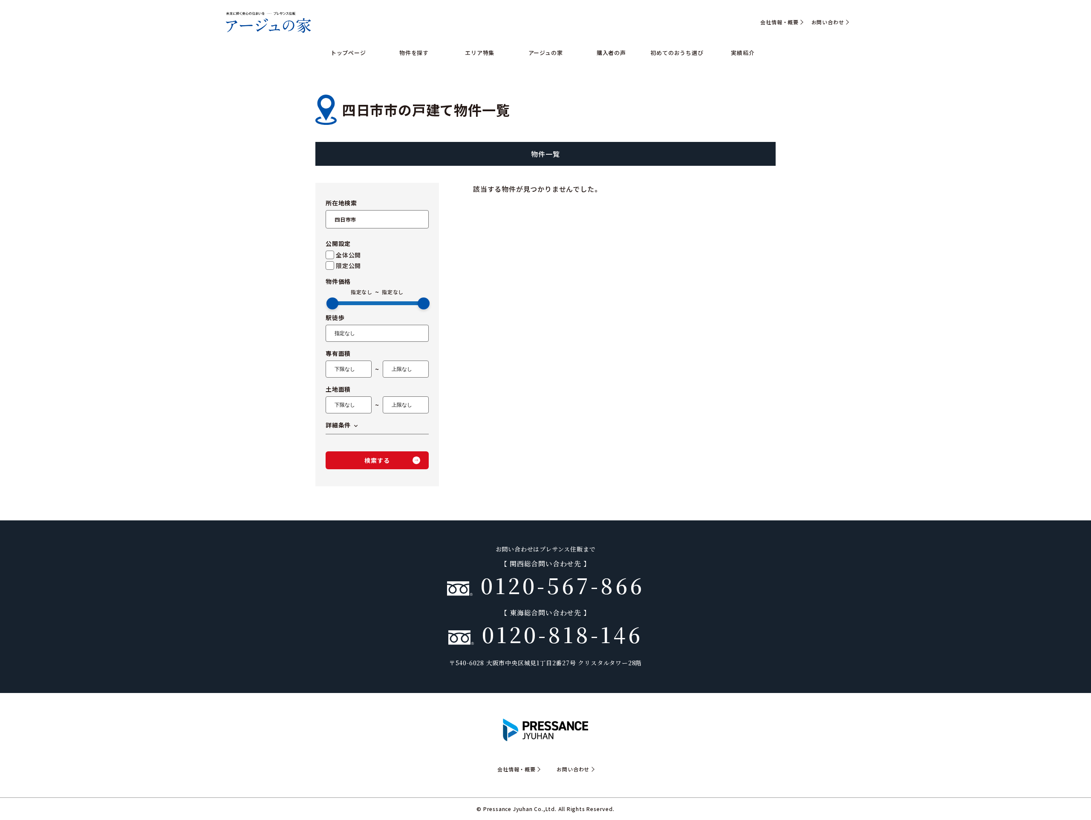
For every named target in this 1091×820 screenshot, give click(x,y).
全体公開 (348, 255)
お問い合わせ (827, 22)
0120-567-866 (558, 584)
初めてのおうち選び (676, 53)
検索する (377, 460)
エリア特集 (479, 53)
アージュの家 (545, 53)
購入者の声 (611, 53)
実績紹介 (742, 53)
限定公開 (348, 265)
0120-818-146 (558, 633)
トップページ (348, 53)
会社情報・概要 (779, 22)
